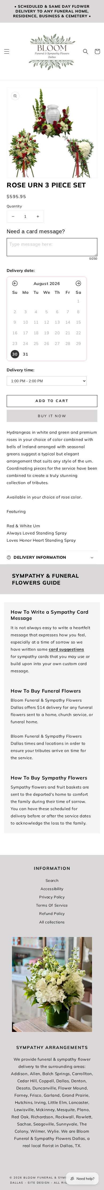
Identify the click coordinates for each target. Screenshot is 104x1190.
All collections (52, 922)
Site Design (39, 1182)
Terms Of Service (52, 905)
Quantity (14, 206)
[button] (7, 51)
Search (52, 880)
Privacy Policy (52, 897)
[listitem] (15, 354)
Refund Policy (52, 913)
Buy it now (52, 416)
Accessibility (52, 888)
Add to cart (52, 401)
